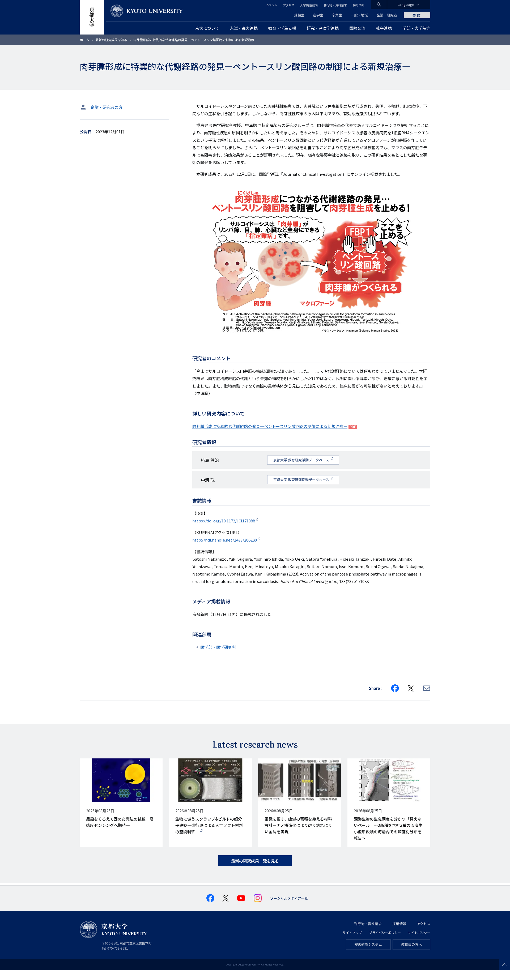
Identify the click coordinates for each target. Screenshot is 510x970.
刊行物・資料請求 (335, 5)
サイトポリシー (419, 932)
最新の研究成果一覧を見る (255, 861)
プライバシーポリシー (385, 932)
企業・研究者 (386, 15)
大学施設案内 (309, 5)
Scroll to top (504, 964)
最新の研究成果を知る (111, 39)
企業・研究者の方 (106, 107)
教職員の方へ (411, 944)
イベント (271, 5)
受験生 (299, 15)
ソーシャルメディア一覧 (289, 898)
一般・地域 (359, 15)
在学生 (318, 15)
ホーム (84, 39)
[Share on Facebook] (395, 688)
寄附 (417, 15)
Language (405, 4)
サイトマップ (352, 932)
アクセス (288, 5)
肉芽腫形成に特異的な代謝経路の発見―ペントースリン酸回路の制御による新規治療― (269, 426)
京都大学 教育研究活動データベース (301, 459)
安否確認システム (368, 944)
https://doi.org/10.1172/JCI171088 (223, 520)
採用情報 (358, 5)
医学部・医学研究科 (218, 647)
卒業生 (337, 15)
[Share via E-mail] (426, 688)
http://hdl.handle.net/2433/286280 (224, 540)
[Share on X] (411, 688)
